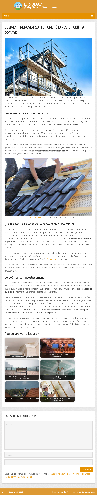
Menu (6, 15)
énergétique (52, 259)
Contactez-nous (88, 492)
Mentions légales (74, 492)
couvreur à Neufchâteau (36, 217)
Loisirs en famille (59, 492)
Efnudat (5, 492)
